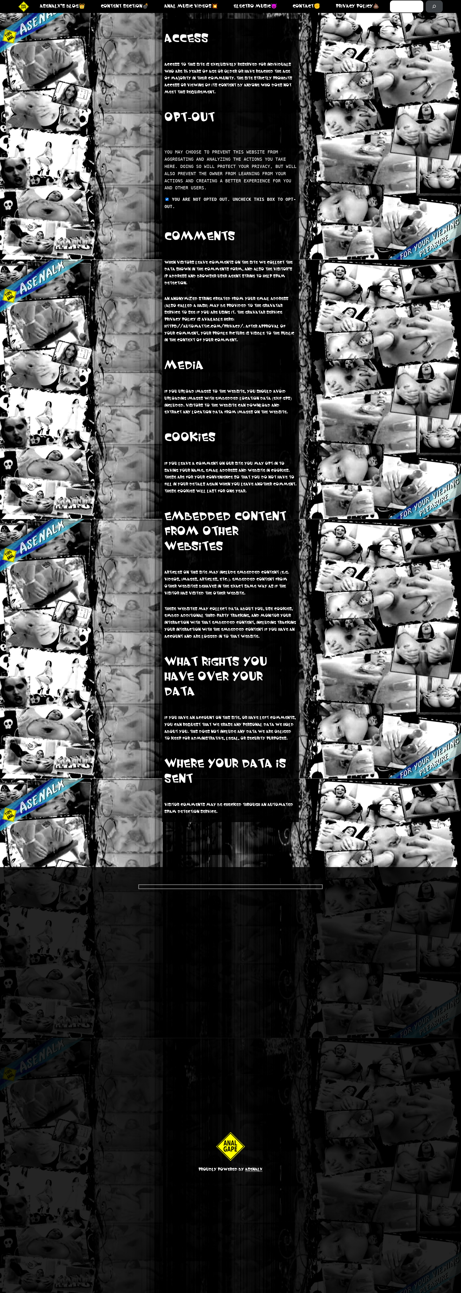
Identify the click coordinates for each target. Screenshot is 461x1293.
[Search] (434, 6)
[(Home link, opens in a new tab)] (23, 6)
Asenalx (253, 1169)
